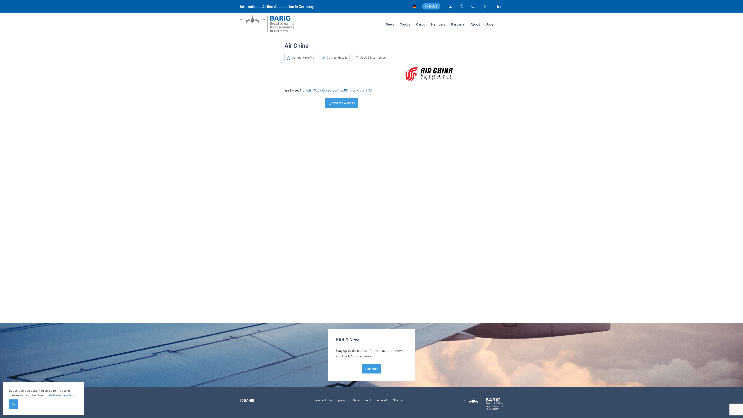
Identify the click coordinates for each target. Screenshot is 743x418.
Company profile (302, 57)
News (390, 24)
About (475, 24)
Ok (13, 404)
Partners (458, 24)
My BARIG (431, 6)
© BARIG (247, 400)
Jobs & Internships (373, 57)
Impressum (342, 400)
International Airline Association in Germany (277, 6)
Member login (322, 400)
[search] (473, 6)
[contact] (450, 6)
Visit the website (343, 102)
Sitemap (398, 400)
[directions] (461, 6)
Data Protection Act (59, 395)
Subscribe (371, 368)
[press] (484, 6)
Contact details (337, 57)
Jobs (489, 24)
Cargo (420, 24)
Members (438, 24)
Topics (405, 24)
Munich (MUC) (310, 90)
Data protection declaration (371, 400)
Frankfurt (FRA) (361, 90)
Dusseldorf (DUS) (335, 90)
